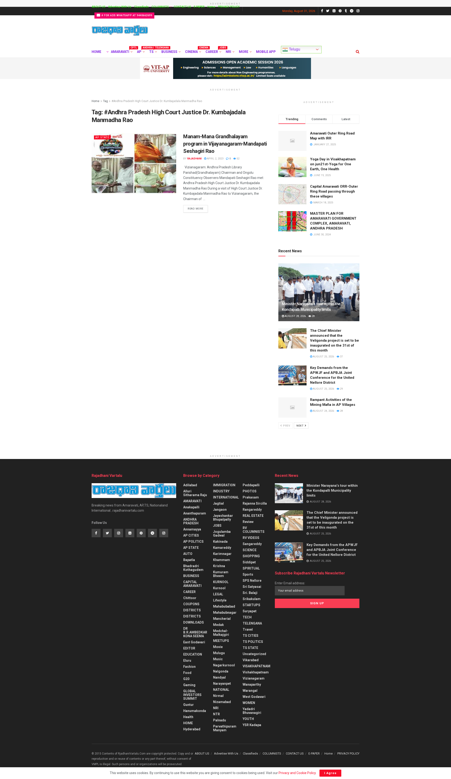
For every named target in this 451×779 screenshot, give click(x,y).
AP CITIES (191, 535)
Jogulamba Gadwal (222, 533)
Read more (195, 208)
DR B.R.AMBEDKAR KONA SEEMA (195, 632)
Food (187, 673)
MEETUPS (221, 641)
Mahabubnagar (225, 612)
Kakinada (220, 541)
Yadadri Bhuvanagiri (252, 711)
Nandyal (219, 677)
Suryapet (250, 611)
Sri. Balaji (250, 593)
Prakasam (251, 497)
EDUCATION (192, 654)
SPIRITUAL (251, 568)
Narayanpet (222, 683)
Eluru (187, 660)
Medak (218, 625)
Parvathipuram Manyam (224, 728)
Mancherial (222, 619)
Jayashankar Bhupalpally (223, 517)
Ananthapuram (194, 513)
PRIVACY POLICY (229, 6)
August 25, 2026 (323, 356)
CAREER (213, 51)
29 (341, 388)
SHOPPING (251, 556)
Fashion (189, 666)
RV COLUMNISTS (253, 530)
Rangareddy (252, 509)
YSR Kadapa (252, 725)
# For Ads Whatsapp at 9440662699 (126, 15)
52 (237, 158)
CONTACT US (182, 6)
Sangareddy (252, 544)
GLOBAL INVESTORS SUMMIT (192, 694)
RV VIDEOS (251, 538)
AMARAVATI (121, 51)
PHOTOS (250, 491)
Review (248, 522)
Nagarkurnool (224, 665)
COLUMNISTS (160, 6)
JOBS (217, 525)
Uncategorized (254, 654)
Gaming (189, 685)
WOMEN (249, 703)
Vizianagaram (253, 678)
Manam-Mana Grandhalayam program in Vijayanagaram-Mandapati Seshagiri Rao (225, 144)
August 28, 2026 (295, 316)
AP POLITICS (193, 541)
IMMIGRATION (224, 485)
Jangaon (220, 509)
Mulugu (219, 653)
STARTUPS (251, 605)
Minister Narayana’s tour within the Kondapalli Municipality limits (332, 490)
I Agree (330, 773)
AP (140, 51)
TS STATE (250, 648)
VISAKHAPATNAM (256, 666)
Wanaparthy (252, 684)
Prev (286, 425)
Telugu (294, 49)
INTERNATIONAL (226, 497)
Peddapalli (251, 485)
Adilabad (190, 485)
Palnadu (219, 720)
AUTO (187, 554)
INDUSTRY (221, 491)
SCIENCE (250, 550)
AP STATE (102, 137)
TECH (247, 617)
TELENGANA (252, 623)
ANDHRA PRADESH (190, 521)
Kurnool (219, 588)
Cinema (192, 51)
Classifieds (141, 6)
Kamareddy (222, 548)
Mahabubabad (224, 606)
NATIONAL (221, 690)
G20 (186, 679)
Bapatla (189, 560)
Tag (105, 101)
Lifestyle (219, 600)
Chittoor (189, 598)
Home (211, 6)
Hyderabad (191, 729)
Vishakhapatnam (256, 672)
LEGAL (218, 594)
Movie (218, 647)
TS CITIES (250, 635)
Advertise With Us (119, 6)
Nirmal (218, 696)
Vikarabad (251, 660)
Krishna (219, 566)
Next (300, 425)
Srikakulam (251, 599)
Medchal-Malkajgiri (221, 633)
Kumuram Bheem (220, 574)
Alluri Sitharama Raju (195, 493)
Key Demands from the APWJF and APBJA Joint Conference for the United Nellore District (332, 550)
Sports (248, 574)
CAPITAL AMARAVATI (192, 584)
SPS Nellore (252, 580)
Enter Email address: (290, 583)
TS (152, 51)
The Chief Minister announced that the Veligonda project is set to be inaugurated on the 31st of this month (334, 340)
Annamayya (192, 529)
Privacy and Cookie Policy (297, 773)
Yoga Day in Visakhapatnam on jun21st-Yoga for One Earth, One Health (333, 164)
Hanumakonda (194, 711)
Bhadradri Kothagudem (193, 568)
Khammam (221, 560)
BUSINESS (169, 52)
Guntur (188, 705)
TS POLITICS (253, 642)
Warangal (250, 690)
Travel (248, 629)
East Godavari (194, 642)
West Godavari (254, 697)
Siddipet (249, 562)
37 (341, 356)
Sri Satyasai (252, 587)
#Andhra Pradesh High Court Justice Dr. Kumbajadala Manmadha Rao (157, 101)
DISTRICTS (192, 610)
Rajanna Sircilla (255, 503)
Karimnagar (222, 554)
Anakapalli (191, 507)
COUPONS (191, 604)
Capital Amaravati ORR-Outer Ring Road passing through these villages (334, 191)
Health (188, 717)
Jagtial (218, 503)
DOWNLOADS (193, 622)
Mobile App (266, 52)
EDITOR (189, 648)
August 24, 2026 (323, 410)
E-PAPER (199, 6)
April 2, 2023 (214, 158)
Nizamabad (222, 702)
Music (218, 659)
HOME (96, 52)
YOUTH (248, 719)
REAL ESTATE (253, 516)
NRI (228, 52)
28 (313, 316)
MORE (243, 52)
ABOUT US (98, 6)
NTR (216, 714)
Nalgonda (220, 671)
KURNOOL (221, 582)
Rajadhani (194, 158)
